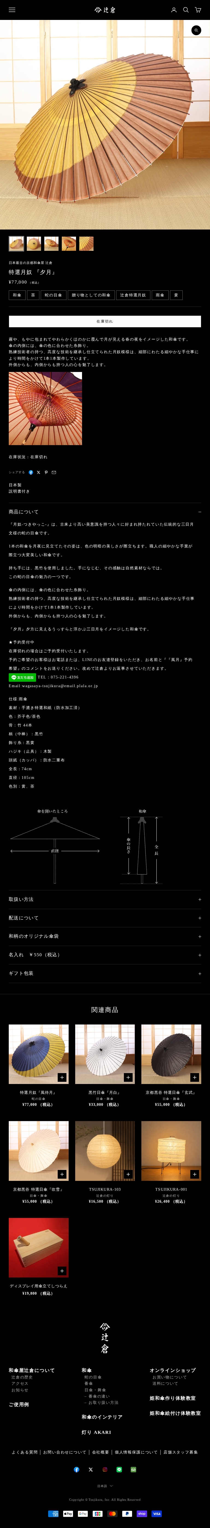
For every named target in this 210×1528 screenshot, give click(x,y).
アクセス (20, 1383)
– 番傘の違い (97, 1396)
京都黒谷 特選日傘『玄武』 (171, 1093)
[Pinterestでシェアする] (46, 472)
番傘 (88, 1383)
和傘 (87, 1370)
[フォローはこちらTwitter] (91, 1469)
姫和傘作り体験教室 (173, 1398)
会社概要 (100, 1452)
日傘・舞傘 (95, 1390)
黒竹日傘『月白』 (105, 1093)
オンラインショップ (173, 1370)
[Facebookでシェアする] (31, 472)
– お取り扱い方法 (101, 1403)
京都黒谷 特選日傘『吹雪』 (38, 1189)
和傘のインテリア (102, 1417)
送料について (166, 1383)
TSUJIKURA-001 (171, 1189)
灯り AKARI (97, 1432)
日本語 (102, 1486)
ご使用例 (19, 1404)
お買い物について (170, 1377)
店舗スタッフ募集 (181, 1452)
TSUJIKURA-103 (105, 1189)
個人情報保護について (136, 1452)
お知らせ (20, 1390)
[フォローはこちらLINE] (119, 1469)
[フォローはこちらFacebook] (76, 1469)
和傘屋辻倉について (32, 1370)
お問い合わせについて (64, 1452)
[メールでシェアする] (54, 472)
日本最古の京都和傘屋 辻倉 (30, 263)
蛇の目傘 (93, 1377)
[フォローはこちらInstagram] (105, 1469)
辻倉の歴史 (22, 1377)
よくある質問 (25, 1452)
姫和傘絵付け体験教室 (175, 1413)
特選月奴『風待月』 (38, 1093)
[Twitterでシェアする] (38, 472)
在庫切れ (105, 321)
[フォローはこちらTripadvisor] (133, 1469)
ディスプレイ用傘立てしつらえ (39, 1286)
